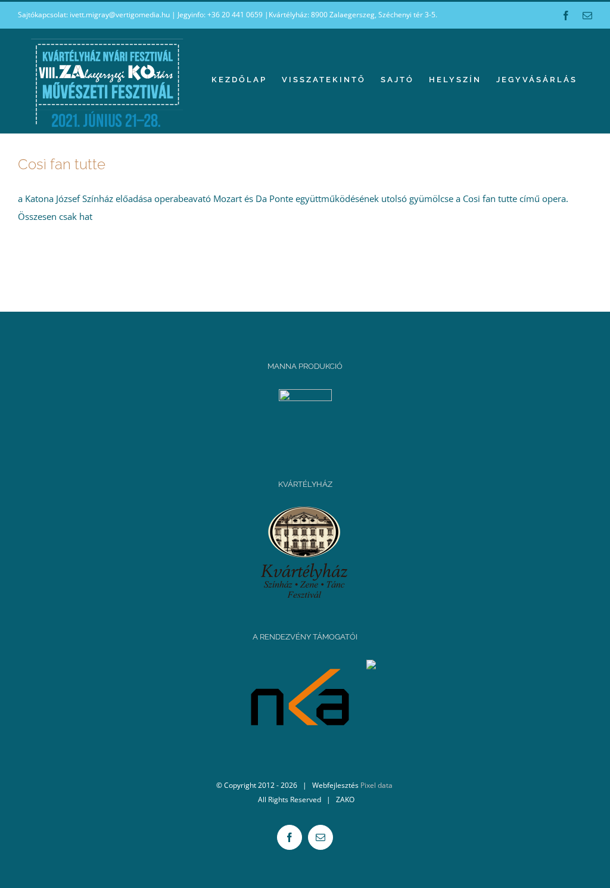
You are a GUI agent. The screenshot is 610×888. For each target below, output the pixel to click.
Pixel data (376, 785)
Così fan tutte (61, 164)
